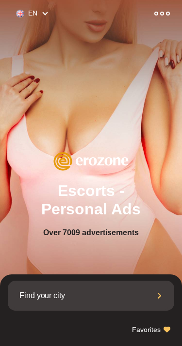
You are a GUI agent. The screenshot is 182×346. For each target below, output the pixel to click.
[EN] (16, 13)
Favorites (147, 329)
